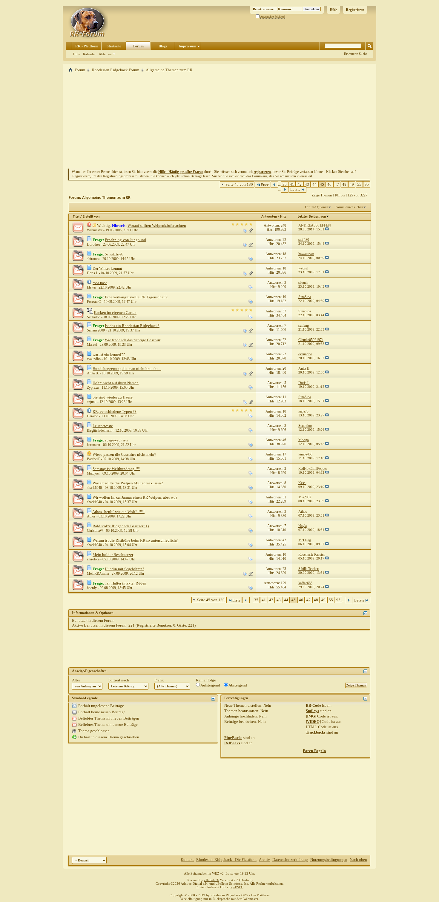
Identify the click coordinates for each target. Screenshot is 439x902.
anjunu (91, 402)
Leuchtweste (103, 426)
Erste (265, 184)
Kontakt (187, 859)
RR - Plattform (86, 46)
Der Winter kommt (107, 268)
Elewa (91, 287)
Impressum (187, 46)
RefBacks (232, 743)
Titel (76, 216)
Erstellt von (91, 216)
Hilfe (333, 10)
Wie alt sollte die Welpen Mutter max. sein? (128, 483)
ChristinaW (95, 531)
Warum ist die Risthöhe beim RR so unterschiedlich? (135, 540)
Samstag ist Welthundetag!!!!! (116, 469)
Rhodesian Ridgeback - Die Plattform (226, 859)
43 (307, 184)
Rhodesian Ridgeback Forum (115, 70)
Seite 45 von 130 (239, 184)
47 (337, 184)
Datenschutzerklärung (290, 859)
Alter (76, 680)
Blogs (163, 46)
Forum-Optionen (316, 207)
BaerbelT (93, 459)
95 (367, 184)
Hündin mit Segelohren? (124, 569)
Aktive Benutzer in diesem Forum (99, 625)
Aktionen (105, 54)
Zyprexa (93, 387)
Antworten (269, 216)
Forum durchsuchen (349, 207)
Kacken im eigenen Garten (115, 312)
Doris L (92, 273)
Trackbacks (316, 732)
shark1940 (94, 488)
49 (352, 184)
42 (299, 184)
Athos (91, 516)
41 (292, 184)
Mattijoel (93, 473)
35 (285, 184)
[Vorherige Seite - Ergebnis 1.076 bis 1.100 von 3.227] (274, 185)
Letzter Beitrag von (312, 216)
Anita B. (93, 373)
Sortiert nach (118, 680)
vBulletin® (211, 880)
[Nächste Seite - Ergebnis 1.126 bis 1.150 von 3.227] (284, 189)
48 (344, 184)
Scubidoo (93, 317)
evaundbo (94, 359)
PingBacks (233, 737)
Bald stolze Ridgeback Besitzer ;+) (121, 526)
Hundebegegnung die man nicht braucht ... (127, 368)
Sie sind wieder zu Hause (113, 397)
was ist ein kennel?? (109, 354)
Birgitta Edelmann (99, 430)
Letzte (295, 189)
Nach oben (358, 859)
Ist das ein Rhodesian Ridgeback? (132, 325)
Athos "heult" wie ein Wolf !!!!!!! (118, 511)
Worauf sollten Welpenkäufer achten (157, 225)
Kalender (89, 54)
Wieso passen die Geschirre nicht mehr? (124, 454)
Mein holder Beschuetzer (113, 554)
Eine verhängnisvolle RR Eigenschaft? (136, 297)
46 (329, 184)
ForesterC (94, 302)
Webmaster (94, 230)
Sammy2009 (96, 330)
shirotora (93, 259)
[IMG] (311, 716)
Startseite (114, 46)
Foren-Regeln (314, 750)
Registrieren (355, 10)
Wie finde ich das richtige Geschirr (132, 340)
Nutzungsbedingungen (328, 859)
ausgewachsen (116, 440)
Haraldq (92, 416)
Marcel (92, 344)
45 (322, 184)
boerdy (92, 588)
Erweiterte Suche (355, 53)
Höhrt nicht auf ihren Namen (116, 383)
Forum (138, 46)
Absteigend (237, 685)
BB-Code (313, 705)
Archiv (264, 859)
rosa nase (100, 282)
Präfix (159, 680)
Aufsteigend (210, 685)
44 (314, 184)
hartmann (93, 445)
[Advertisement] (219, 120)
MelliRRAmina (98, 573)
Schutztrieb (114, 254)
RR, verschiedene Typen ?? (114, 411)
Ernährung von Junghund (125, 240)
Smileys (312, 711)
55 (359, 184)
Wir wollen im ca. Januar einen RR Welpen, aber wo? (135, 497)
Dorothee (93, 244)
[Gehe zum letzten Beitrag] (327, 229)
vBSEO (238, 887)
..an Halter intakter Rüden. (126, 583)
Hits (283, 216)
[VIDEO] (313, 721)
